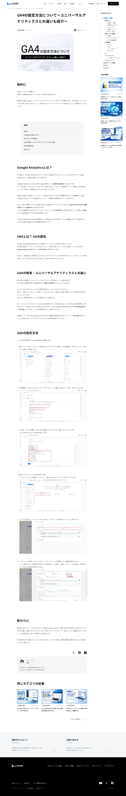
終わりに (27, 149)
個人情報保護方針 (30, 788)
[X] (73, 653)
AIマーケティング (96, 766)
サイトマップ (22, 788)
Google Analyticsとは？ (31, 135)
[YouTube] (100, 784)
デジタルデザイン (109, 766)
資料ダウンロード (16, 783)
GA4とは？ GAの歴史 (30, 138)
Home (8, 8)
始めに (26, 131)
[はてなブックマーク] (85, 653)
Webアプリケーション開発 (55, 766)
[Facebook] (79, 653)
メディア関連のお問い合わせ (39, 783)
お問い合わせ (27, 783)
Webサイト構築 (69, 766)
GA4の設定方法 (29, 146)
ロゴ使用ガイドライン (40, 788)
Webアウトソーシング (83, 766)
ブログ (12, 8)
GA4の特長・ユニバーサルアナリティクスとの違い (40, 142)
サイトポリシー (15, 788)
